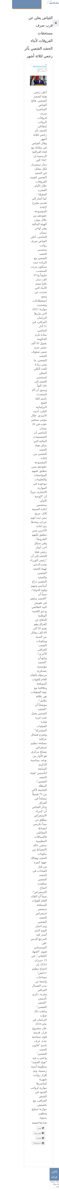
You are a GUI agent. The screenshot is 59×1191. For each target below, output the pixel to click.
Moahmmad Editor (40, 66)
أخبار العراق (42, 69)
